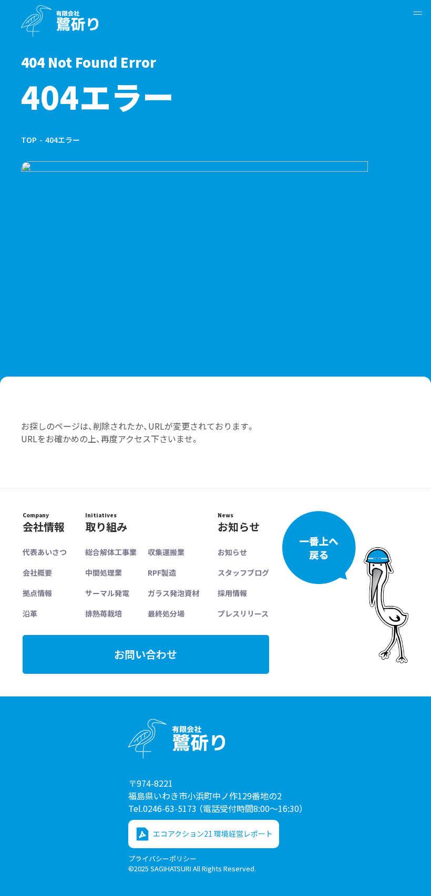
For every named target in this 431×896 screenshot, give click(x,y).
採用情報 (232, 593)
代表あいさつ (45, 552)
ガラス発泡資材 (173, 593)
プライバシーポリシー (162, 858)
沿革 (30, 613)
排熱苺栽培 (103, 613)
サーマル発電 (107, 593)
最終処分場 (166, 613)
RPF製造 (162, 572)
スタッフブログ (243, 572)
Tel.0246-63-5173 (215, 808)
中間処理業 (103, 572)
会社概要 (37, 572)
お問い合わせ (145, 654)
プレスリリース (243, 613)
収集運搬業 (166, 552)
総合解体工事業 (111, 552)
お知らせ (232, 552)
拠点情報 (37, 593)
